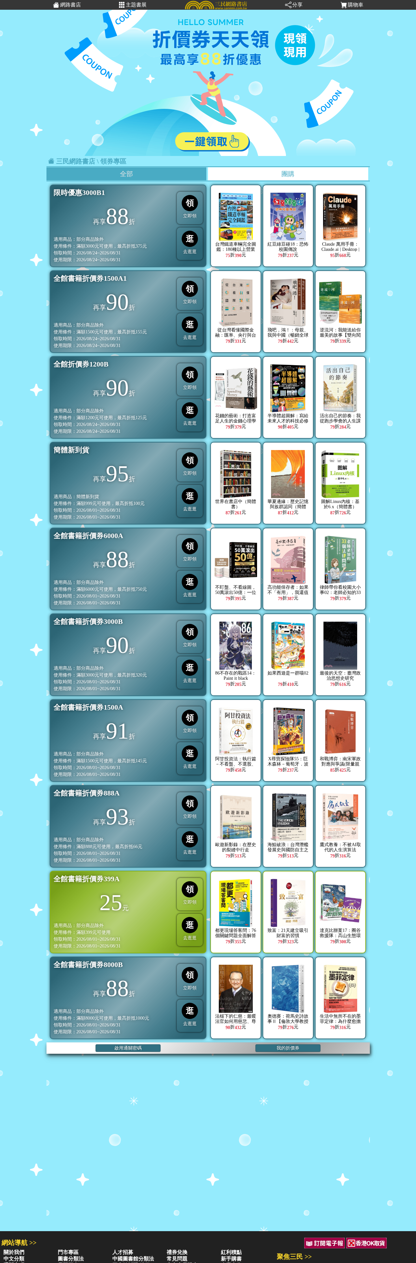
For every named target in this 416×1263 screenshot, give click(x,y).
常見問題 (177, 1258)
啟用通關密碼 (128, 1048)
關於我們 (14, 1252)
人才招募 (122, 1252)
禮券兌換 (177, 1252)
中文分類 (14, 1258)
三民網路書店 (75, 161)
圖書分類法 (71, 1258)
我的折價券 (288, 1048)
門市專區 (68, 1252)
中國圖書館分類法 (133, 1258)
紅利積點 (231, 1252)
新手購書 (231, 1258)
